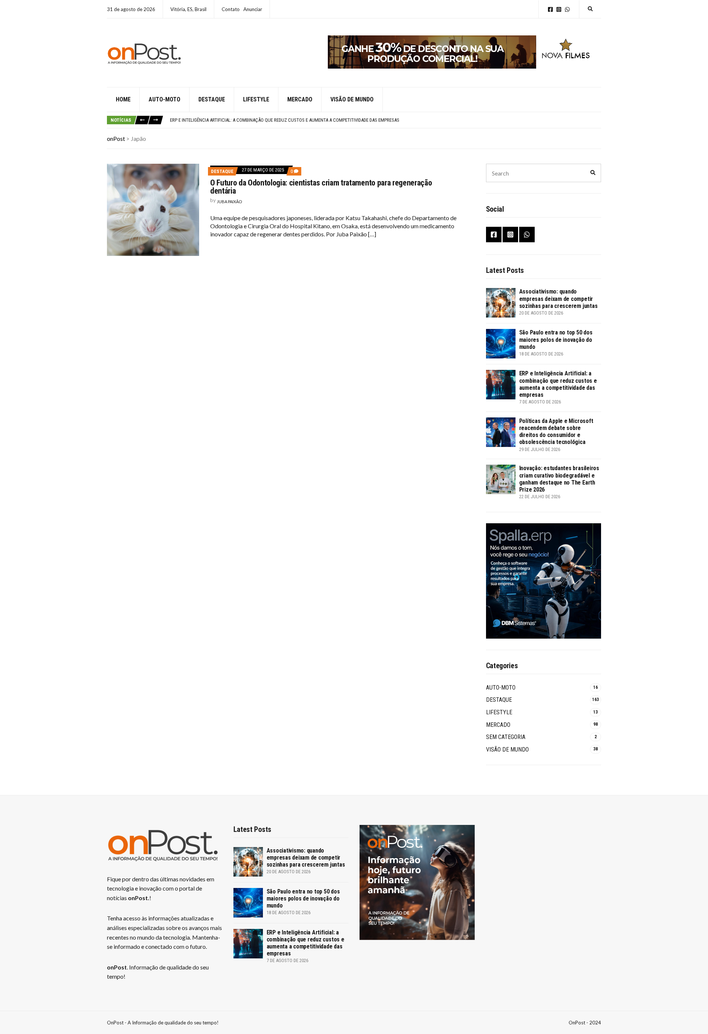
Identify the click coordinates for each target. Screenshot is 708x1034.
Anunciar (252, 9)
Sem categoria (505, 736)
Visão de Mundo (352, 99)
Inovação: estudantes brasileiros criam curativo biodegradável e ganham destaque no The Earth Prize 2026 (559, 479)
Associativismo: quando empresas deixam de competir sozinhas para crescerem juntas (558, 298)
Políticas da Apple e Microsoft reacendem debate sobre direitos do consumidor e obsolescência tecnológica (556, 431)
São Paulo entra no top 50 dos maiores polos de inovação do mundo (556, 339)
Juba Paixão (229, 201)
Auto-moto (164, 99)
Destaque (211, 99)
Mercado (299, 99)
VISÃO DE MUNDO (507, 749)
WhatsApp (567, 9)
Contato (231, 9)
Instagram (559, 9)
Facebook (550, 9)
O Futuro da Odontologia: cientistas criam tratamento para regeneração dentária (321, 186)
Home (123, 99)
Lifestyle (256, 99)
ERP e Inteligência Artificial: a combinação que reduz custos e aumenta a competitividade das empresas (284, 120)
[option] (385, 120)
